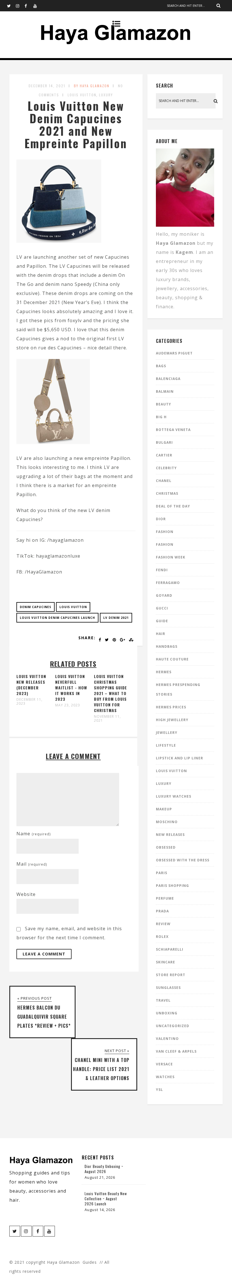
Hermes (163, 672)
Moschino (167, 821)
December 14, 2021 (47, 85)
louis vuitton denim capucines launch (57, 618)
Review (163, 923)
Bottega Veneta (173, 429)
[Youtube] (37, 5)
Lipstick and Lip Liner (179, 758)
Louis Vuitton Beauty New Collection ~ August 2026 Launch (106, 1198)
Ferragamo (168, 582)
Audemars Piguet (174, 353)
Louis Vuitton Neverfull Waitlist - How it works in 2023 (71, 687)
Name (33, 833)
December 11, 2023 (29, 702)
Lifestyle (166, 745)
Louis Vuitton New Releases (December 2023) (31, 684)
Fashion (164, 531)
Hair (160, 633)
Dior (161, 519)
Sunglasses (168, 987)
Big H (161, 417)
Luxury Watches (173, 796)
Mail (31, 864)
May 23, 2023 (67, 705)
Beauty (163, 404)
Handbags (166, 646)
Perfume (165, 898)
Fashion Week (170, 557)
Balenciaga (168, 378)
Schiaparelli (169, 949)
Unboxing (166, 1013)
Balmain (165, 391)
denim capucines (35, 607)
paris (161, 872)
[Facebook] (29, 5)
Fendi (162, 570)
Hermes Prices (171, 707)
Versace (164, 1064)
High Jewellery (172, 719)
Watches (165, 1076)
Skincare (165, 962)
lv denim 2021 (116, 618)
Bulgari (164, 442)
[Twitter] (11, 5)
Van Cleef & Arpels (176, 1051)
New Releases (170, 834)
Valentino (167, 1038)
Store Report (170, 974)
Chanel (163, 480)
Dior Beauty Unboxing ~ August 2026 (104, 1169)
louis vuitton (73, 607)
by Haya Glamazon (91, 85)
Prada (162, 911)
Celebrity (166, 468)
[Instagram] (20, 5)
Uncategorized (172, 1025)
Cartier (164, 455)
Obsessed (166, 847)
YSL (159, 1089)
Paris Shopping (172, 885)
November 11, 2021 (107, 719)
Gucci (162, 608)
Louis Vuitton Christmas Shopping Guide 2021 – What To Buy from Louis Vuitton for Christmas (110, 693)
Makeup (164, 809)
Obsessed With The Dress (182, 860)
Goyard (164, 595)
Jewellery (166, 732)
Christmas (167, 493)
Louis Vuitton (82, 94)
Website (26, 894)
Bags (161, 366)
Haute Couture (172, 659)
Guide (162, 621)
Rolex (162, 936)
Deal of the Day (173, 506)
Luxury (106, 94)
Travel (163, 1000)
